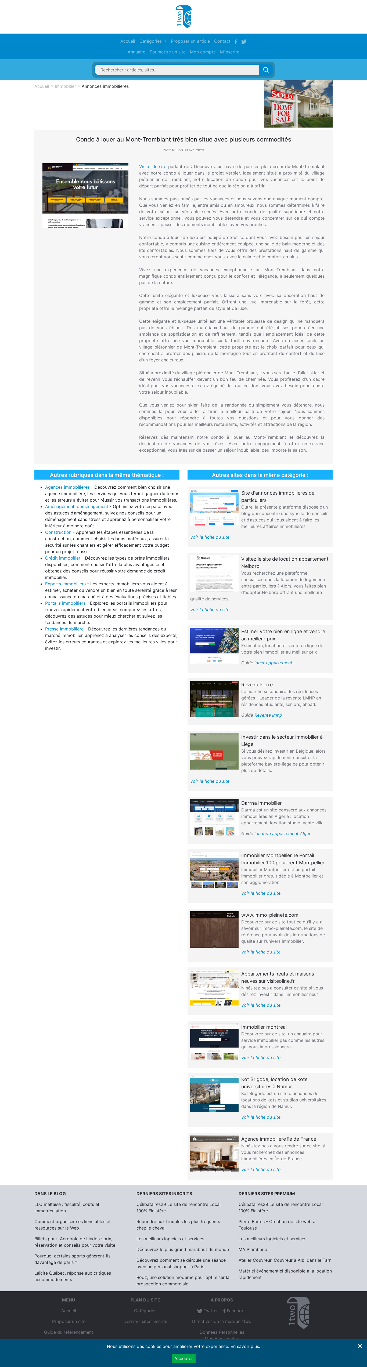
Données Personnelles (222, 1332)
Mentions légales (222, 1338)
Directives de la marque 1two (221, 1321)
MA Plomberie (253, 1249)
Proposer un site (68, 1321)
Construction (58, 532)
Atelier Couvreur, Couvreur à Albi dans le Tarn (285, 1260)
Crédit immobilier (62, 558)
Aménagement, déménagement (76, 506)
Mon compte (203, 52)
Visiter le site (152, 166)
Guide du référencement (68, 1332)
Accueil (127, 41)
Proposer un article (190, 41)
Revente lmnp (268, 715)
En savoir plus (245, 1346)
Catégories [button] (151, 41)
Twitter (210, 1310)
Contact (222, 41)
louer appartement (273, 662)
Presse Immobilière (64, 629)
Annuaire (136, 52)
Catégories (145, 1310)
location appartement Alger (282, 833)
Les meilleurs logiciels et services (170, 1238)
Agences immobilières (67, 487)
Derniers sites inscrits (145, 1321)
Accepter (183, 1358)
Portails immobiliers (65, 603)
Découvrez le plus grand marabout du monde (182, 1249)
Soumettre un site (168, 52)
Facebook (236, 1310)
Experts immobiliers (65, 583)
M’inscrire (229, 52)
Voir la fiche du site (209, 537)
